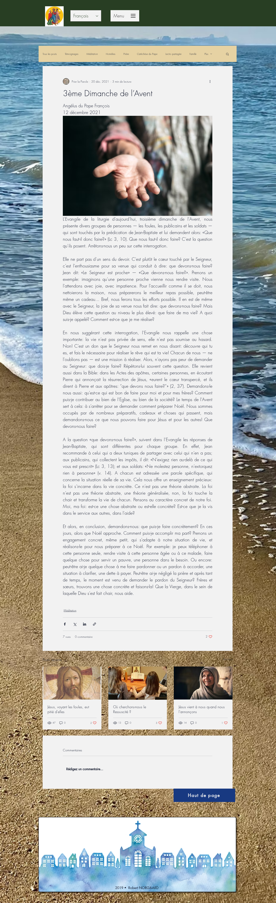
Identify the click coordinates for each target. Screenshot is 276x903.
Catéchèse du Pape (147, 53)
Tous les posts (50, 53)
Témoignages (71, 53)
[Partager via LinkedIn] (84, 624)
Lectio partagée (173, 53)
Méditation (92, 53)
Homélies (110, 53)
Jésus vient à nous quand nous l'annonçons (202, 709)
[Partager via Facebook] (65, 624)
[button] (227, 53)
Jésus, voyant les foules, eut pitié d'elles (68, 709)
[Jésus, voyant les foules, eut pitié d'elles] (72, 683)
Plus (206, 53)
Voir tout (228, 659)
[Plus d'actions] (210, 81)
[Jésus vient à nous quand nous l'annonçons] (203, 683)
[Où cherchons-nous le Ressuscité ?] (137, 683)
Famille (193, 53)
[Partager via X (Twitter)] (75, 624)
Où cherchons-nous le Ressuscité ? (129, 709)
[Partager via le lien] (94, 624)
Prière (126, 53)
